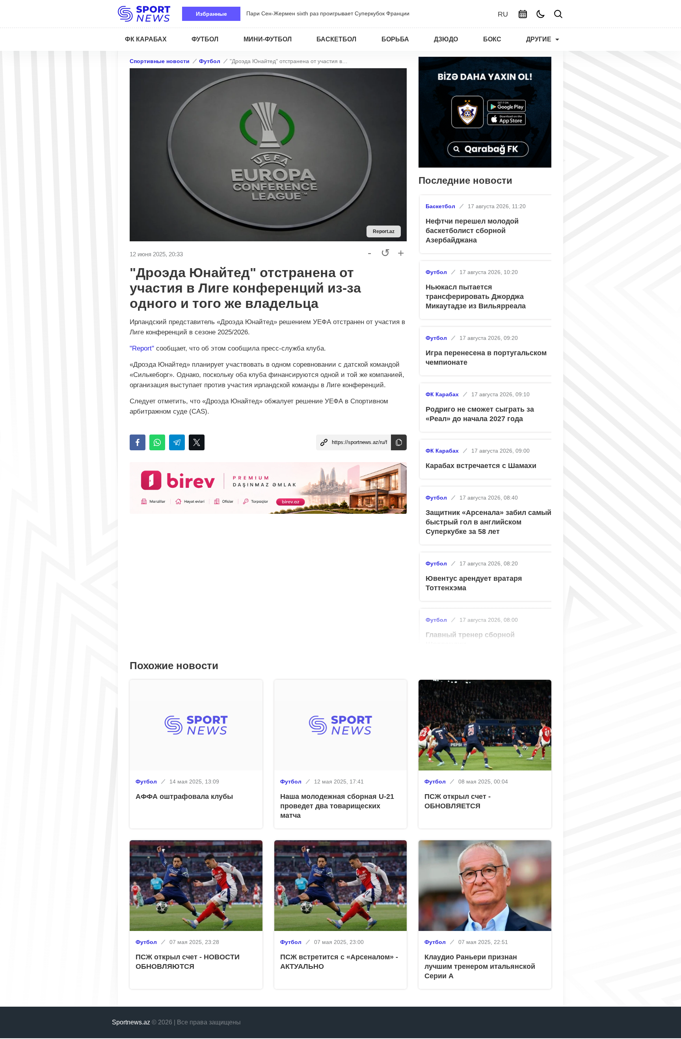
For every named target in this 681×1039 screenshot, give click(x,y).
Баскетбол (440, 206)
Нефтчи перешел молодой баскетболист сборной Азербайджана (472, 230)
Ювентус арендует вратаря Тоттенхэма (474, 583)
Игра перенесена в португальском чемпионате (486, 357)
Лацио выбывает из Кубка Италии (289, 13)
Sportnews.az (131, 1022)
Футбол (209, 61)
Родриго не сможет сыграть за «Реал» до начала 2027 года (480, 414)
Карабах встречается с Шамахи (481, 466)
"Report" (142, 348)
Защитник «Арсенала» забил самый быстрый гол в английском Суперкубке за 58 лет (488, 522)
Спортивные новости (160, 61)
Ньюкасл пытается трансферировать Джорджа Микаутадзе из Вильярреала (476, 296)
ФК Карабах (442, 394)
